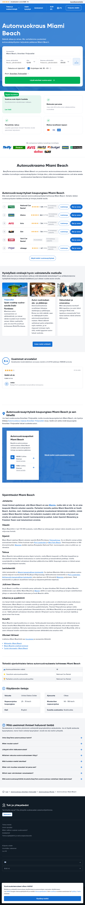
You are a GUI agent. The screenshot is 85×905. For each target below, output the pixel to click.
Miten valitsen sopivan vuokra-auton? (14, 830)
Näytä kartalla (20, 461)
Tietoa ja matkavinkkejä (11, 8)
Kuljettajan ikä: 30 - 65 (40, 68)
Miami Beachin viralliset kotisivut (16, 646)
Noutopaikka (10, 51)
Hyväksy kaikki (42, 898)
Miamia (52, 505)
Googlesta (29, 639)
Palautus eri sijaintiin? (16, 68)
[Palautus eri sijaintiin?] (6, 68)
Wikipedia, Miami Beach (13, 643)
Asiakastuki (38, 8)
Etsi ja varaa (76, 207)
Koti (7, 792)
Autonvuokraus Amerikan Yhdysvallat (23, 792)
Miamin (37, 591)
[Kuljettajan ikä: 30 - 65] (29, 68)
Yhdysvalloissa (54, 540)
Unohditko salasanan (9, 848)
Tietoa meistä (6, 825)
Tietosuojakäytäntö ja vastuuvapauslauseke (17, 836)
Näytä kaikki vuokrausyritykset (42, 258)
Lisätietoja (64, 207)
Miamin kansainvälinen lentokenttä (30, 572)
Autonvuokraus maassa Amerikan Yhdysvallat (26, 421)
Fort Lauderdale (40, 542)
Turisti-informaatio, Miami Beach (16, 648)
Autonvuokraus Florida (46, 792)
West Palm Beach (54, 542)
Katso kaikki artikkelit (42, 344)
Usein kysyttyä (27, 8)
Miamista (18, 545)
